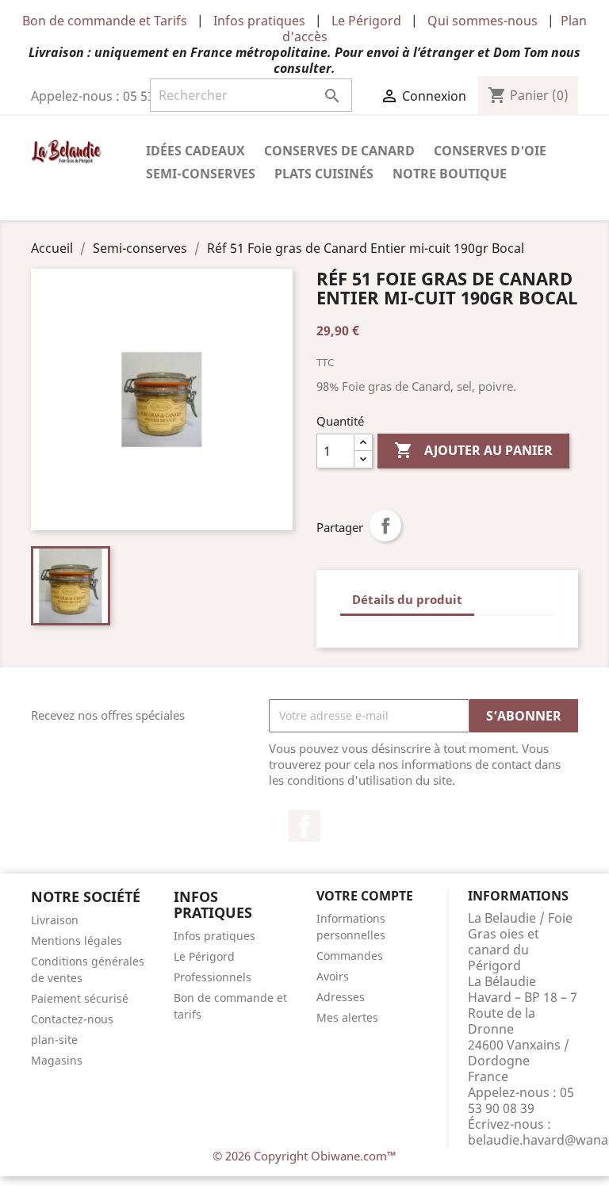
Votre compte (364, 895)
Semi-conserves (200, 173)
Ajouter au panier (473, 450)
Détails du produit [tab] (407, 599)
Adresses (340, 996)
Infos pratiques (259, 20)
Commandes (349, 955)
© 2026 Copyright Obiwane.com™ (304, 1156)
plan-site (54, 1039)
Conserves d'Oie (490, 150)
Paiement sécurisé (79, 998)
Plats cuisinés (323, 173)
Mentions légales (76, 940)
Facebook (304, 826)
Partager (385, 525)
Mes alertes (347, 1017)
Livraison (55, 919)
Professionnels (212, 976)
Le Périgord (366, 20)
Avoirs (332, 976)
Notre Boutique (450, 173)
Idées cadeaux (195, 150)
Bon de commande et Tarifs (104, 20)
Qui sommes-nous (482, 20)
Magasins (56, 1060)
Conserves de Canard (339, 150)
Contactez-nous (72, 1019)
